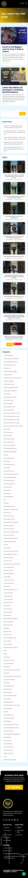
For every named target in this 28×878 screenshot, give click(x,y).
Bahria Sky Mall (8, 435)
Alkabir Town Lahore (9, 384)
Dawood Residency (8, 496)
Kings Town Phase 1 (9, 583)
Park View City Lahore (9, 660)
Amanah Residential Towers (11, 387)
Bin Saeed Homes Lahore (10, 448)
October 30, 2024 (8, 42)
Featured (6, 544)
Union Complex (7, 740)
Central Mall (7, 467)
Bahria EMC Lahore (8, 400)
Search (22, 113)
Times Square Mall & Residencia (12, 734)
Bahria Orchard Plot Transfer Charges (13, 426)
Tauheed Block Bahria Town (11, 724)
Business (6, 455)
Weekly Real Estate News (10, 759)
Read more (5, 63)
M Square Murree (8, 612)
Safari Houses (7, 699)
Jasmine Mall (7, 577)
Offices (5, 654)
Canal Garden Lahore (9, 458)
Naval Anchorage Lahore (10, 638)
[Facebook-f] (4, 820)
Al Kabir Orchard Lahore (10, 365)
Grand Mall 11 (7, 548)
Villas (5, 756)
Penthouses (7, 666)
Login (22, 3)
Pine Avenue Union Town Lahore (12, 670)
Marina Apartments (8, 621)
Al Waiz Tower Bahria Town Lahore (12, 378)
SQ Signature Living (9, 715)
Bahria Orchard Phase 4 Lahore (12, 423)
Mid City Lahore (8, 634)
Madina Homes (7, 615)
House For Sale (7, 561)
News (5, 650)
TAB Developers (8, 721)
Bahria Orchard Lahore (9, 406)
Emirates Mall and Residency (11, 522)
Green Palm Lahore (8, 557)
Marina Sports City (8, 625)
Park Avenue (7, 657)
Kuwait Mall (7, 586)
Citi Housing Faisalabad (10, 477)
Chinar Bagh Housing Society (11, 474)
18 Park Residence (8, 355)
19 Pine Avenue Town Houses (11, 358)
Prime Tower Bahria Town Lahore (12, 676)
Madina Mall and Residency (11, 618)
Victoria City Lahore (9, 753)
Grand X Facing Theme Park (11, 551)
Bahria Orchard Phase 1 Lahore (12, 413)
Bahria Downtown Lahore (10, 397)
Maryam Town (7, 631)
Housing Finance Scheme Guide (12, 564)
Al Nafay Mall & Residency (10, 371)
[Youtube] (15, 820)
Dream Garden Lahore (9, 519)
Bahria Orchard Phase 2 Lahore (12, 416)
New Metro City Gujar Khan (10, 647)
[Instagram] (7, 820)
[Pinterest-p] (12, 820)
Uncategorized (7, 737)
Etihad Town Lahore (9, 525)
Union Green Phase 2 (9, 747)
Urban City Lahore (8, 750)
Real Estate (6, 682)
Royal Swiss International (10, 695)
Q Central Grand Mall (9, 679)
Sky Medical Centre (8, 702)
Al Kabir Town (7, 368)
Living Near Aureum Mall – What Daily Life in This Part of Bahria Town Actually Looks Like (14, 132)
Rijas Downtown (8, 692)
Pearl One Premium (8, 663)
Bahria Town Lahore (9, 442)
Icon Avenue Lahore (9, 567)
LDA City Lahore (8, 609)
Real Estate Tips (8, 689)
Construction (7, 493)
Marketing (6, 628)
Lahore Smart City (8, 599)
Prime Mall (6, 673)
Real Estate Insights (9, 686)
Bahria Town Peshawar (9, 445)
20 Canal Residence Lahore (11, 362)
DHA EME (6, 503)
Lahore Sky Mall (6, 29)
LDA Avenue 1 (7, 605)
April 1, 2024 (6, 83)
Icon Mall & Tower (8, 570)
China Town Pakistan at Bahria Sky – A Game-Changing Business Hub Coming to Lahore (14, 149)
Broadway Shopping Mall (10, 451)
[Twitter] (9, 820)
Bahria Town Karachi (9, 439)
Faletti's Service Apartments (11, 538)
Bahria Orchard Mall (9, 410)
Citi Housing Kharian (9, 480)
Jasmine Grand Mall (9, 573)
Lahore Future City (8, 593)
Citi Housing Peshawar (9, 483)
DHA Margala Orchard (9, 506)
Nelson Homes (7, 641)
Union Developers (8, 743)
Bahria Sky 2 (7, 429)
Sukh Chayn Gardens (9, 718)
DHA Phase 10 (7, 512)
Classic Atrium (7, 490)
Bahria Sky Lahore (8, 432)
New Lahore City (8, 644)
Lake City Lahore (8, 602)
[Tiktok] (18, 820)
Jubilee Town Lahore (9, 580)
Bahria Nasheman (8, 403)
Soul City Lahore (8, 708)
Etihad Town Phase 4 (9, 528)
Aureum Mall (7, 394)
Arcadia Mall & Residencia (10, 390)
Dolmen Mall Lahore (9, 516)
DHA (5, 500)
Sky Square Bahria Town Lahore (12, 705)
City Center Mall (8, 487)
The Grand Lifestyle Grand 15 (11, 727)
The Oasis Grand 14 (9, 731)
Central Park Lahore (9, 471)
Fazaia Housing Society (10, 541)
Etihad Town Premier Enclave (11, 532)
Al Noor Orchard (8, 374)
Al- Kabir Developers (9, 381)
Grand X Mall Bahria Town (10, 554)
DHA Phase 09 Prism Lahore (11, 509)
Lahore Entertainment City (10, 589)
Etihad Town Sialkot (9, 535)
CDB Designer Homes (9, 464)
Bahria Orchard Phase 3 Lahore (12, 419)
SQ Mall (6, 711)
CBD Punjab (7, 461)
